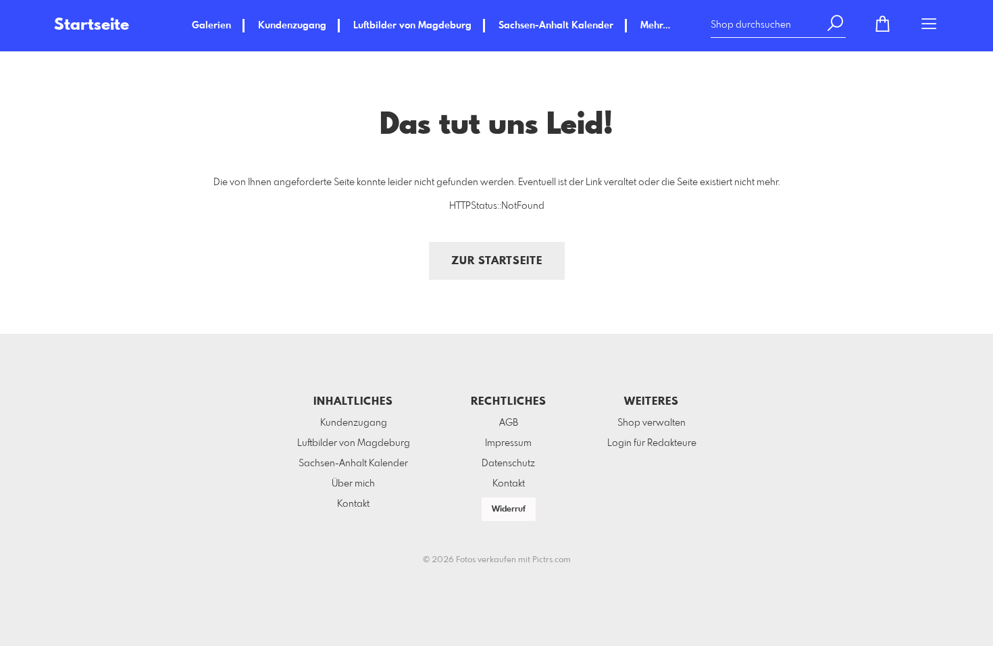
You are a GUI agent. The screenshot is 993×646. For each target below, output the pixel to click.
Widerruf (509, 509)
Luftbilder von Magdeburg (412, 25)
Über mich (353, 484)
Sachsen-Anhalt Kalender (556, 25)
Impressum (508, 443)
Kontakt (353, 504)
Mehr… (655, 25)
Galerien (211, 25)
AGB (508, 423)
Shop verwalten (651, 423)
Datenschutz (508, 463)
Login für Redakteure (651, 443)
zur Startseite (496, 261)
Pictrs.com (551, 560)
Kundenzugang (292, 25)
